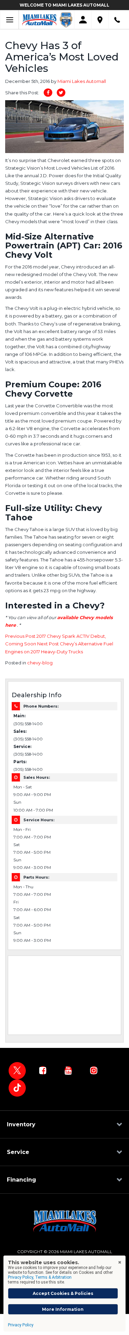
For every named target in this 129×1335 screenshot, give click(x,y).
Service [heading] (18, 1152)
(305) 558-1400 (28, 723)
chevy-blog (40, 662)
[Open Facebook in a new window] (42, 1070)
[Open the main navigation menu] (9, 19)
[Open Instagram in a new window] (93, 1070)
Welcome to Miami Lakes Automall (64, 5)
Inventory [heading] (21, 1124)
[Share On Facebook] (48, 92)
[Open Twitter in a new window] (17, 1070)
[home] (39, 19)
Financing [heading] (21, 1179)
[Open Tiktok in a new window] (17, 1088)
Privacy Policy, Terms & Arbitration (40, 1277)
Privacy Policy (20, 1325)
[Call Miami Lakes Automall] (117, 20)
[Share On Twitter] (61, 92)
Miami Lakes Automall (81, 81)
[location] (100, 20)
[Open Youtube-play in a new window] (68, 1070)
